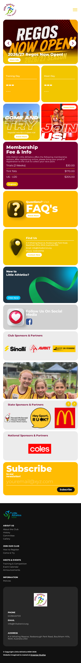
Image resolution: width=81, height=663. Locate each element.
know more (21, 137)
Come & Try (9, 553)
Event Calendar (10, 567)
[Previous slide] (68, 404)
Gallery (6, 539)
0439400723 (38, 251)
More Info (14, 60)
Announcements (11, 570)
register (12, 184)
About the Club (10, 529)
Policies (7, 581)
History (6, 532)
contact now (34, 255)
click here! (13, 298)
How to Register (11, 550)
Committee (9, 536)
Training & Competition (15, 564)
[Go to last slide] (8, 43)
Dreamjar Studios (38, 655)
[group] (15, 348)
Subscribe (66, 489)
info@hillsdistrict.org (42, 248)
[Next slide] (72, 43)
